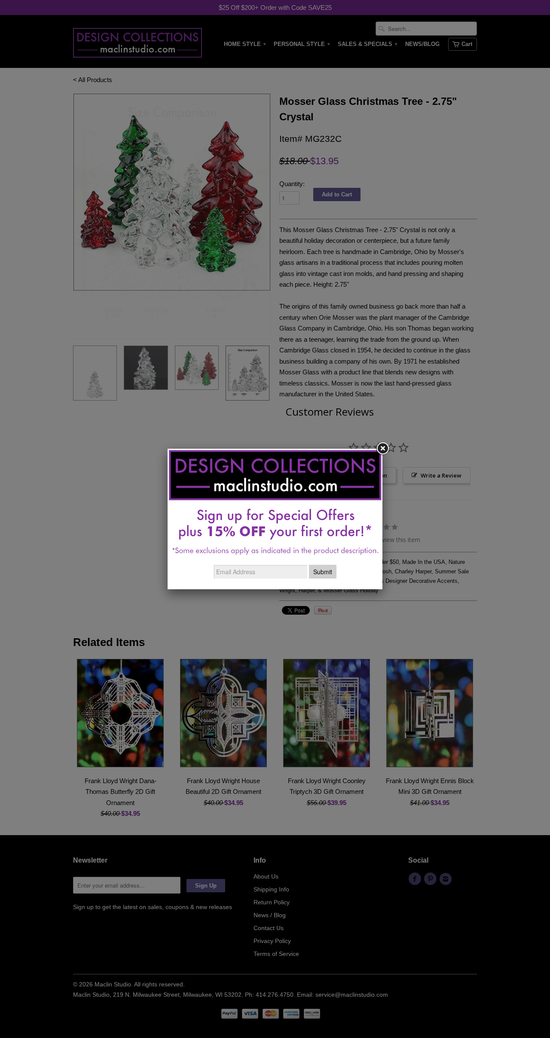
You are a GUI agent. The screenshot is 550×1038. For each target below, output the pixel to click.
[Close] (382, 448)
